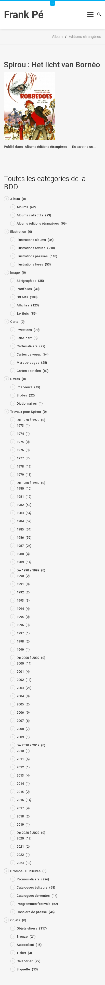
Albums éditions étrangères (46, 147)
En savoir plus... (84, 147)
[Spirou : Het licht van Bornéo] (29, 106)
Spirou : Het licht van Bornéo (52, 64)
